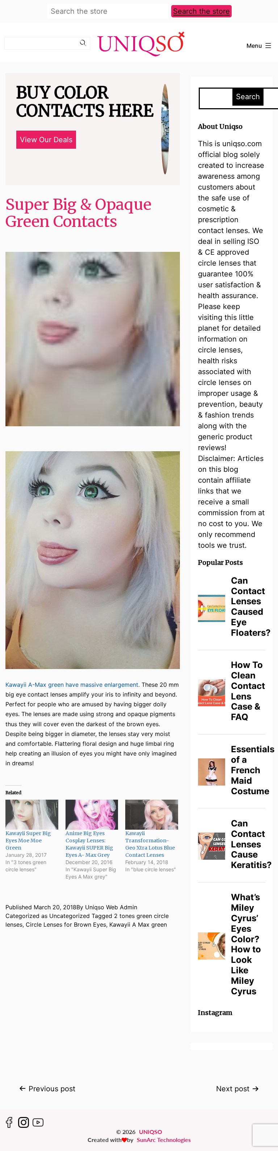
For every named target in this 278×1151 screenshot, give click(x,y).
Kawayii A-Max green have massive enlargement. (72, 684)
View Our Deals (46, 139)
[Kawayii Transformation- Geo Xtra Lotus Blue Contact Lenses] (151, 815)
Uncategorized (69, 915)
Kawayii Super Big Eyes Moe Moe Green (28, 840)
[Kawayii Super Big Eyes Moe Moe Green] (31, 815)
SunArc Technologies (164, 1139)
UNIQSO (150, 1131)
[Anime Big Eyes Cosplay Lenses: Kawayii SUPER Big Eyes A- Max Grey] (92, 815)
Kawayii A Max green (138, 924)
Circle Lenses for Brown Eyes (66, 924)
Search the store (201, 11)
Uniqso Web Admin (111, 907)
